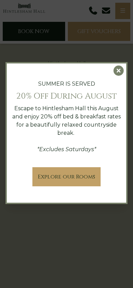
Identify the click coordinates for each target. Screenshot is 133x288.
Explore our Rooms (66, 177)
